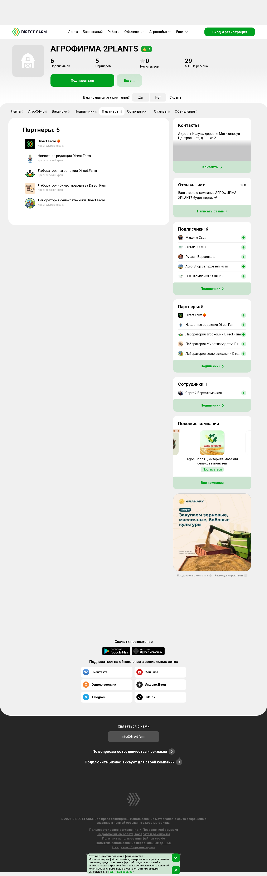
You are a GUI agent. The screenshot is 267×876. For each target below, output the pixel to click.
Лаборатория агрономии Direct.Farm (67, 170)
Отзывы (162, 111)
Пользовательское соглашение (113, 830)
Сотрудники (138, 111)
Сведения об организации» (133, 847)
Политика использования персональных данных (133, 843)
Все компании (212, 483)
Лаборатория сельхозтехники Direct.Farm (71, 200)
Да (140, 97)
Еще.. (180, 32)
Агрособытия (160, 32)
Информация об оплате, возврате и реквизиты (133, 834)
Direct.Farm (47, 141)
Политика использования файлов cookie (133, 838)
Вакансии (61, 111)
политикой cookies (119, 871)
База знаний (93, 32)
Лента (73, 32)
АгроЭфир (37, 111)
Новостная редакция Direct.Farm (64, 156)
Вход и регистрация (229, 32)
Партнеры (112, 111)
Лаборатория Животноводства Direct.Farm (72, 185)
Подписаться (82, 80)
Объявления (134, 32)
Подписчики (86, 111)
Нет (158, 97)
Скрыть (175, 97)
